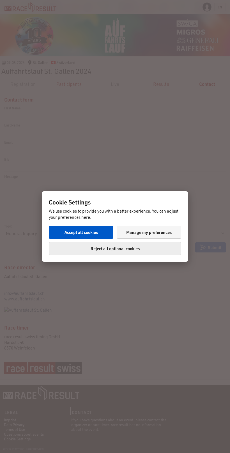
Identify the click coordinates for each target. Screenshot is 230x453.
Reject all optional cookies (115, 248)
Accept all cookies (81, 232)
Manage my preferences (149, 232)
